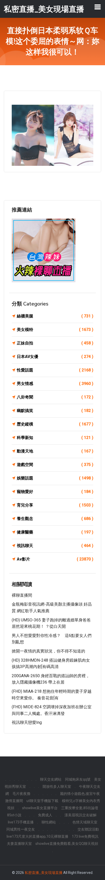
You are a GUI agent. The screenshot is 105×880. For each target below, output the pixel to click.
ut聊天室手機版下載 (42, 801)
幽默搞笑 (55, 410)
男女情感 (55, 383)
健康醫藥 (55, 532)
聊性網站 (49, 822)
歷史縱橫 (55, 424)
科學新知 (55, 437)
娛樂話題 (55, 478)
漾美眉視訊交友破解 (80, 815)
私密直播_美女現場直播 (43, 873)
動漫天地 (55, 451)
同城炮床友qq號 (77, 779)
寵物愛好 (55, 491)
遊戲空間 (55, 464)
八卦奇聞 (55, 397)
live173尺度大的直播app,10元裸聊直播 (37, 836)
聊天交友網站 (50, 779)
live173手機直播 (21, 822)
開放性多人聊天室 (57, 786)
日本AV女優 (55, 356)
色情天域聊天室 (84, 822)
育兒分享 (55, 505)
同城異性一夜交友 (20, 829)
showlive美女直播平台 (40, 808)
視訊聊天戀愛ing (27, 722)
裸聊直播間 (22, 595)
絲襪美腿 (55, 316)
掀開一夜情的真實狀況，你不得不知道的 (48, 651)
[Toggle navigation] (97, 6)
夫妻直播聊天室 (19, 844)
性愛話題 (55, 370)
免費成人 (45, 815)
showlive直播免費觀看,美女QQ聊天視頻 (66, 844)
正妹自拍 (55, 343)
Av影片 (55, 559)
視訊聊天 (55, 545)
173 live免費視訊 (85, 836)
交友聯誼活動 (88, 829)
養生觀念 (55, 518)
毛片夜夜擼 (21, 794)
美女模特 (55, 329)
